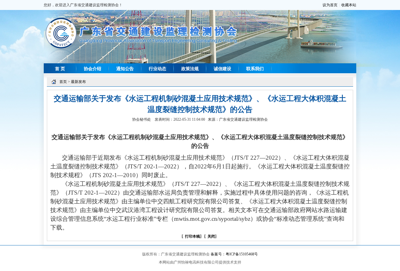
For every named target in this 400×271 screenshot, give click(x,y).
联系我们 (255, 68)
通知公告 (125, 68)
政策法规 (190, 68)
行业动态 (157, 68)
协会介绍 (92, 68)
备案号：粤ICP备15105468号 (234, 254)
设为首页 (330, 5)
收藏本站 (348, 5)
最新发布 (78, 82)
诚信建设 (222, 68)
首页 (63, 82)
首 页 (60, 68)
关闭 (211, 236)
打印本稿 (192, 236)
